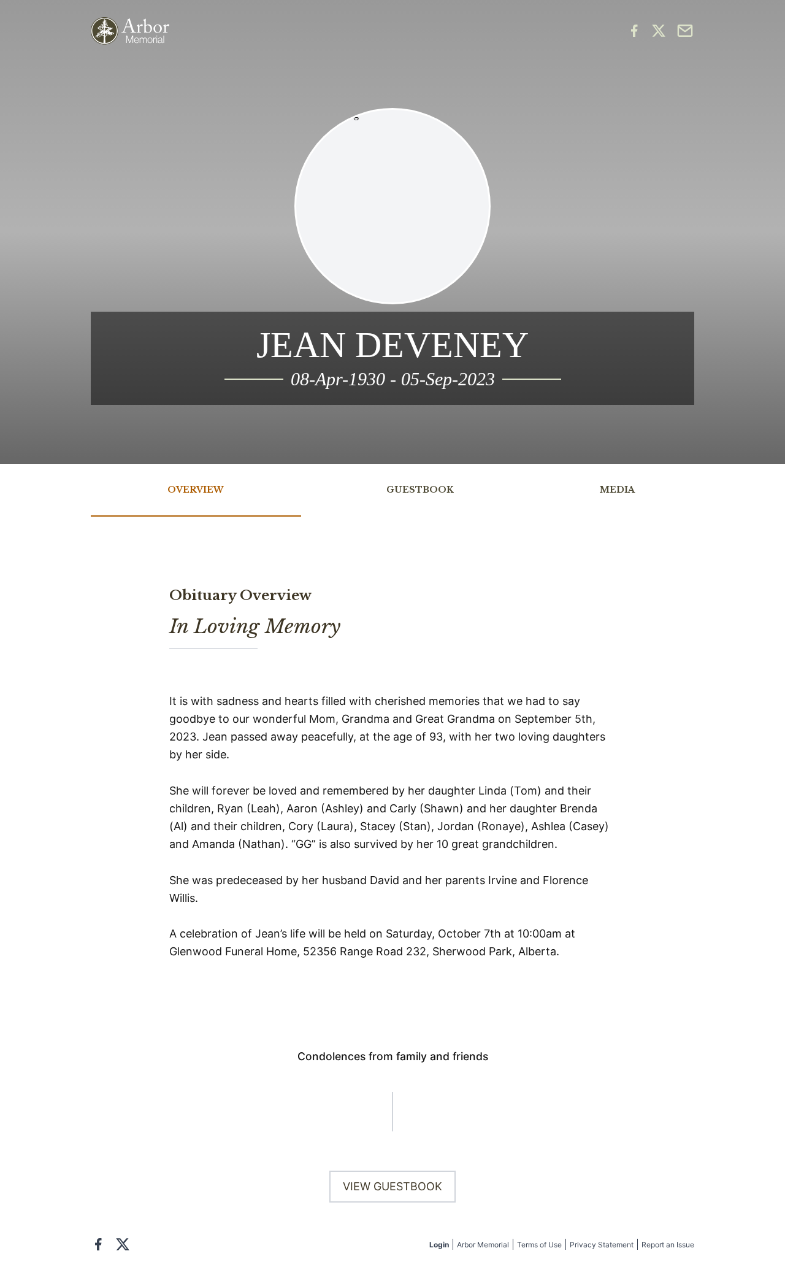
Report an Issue (667, 1244)
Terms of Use (539, 1244)
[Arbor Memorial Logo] (130, 31)
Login (439, 1244)
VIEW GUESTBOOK (392, 1186)
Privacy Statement (602, 1244)
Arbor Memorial (483, 1244)
